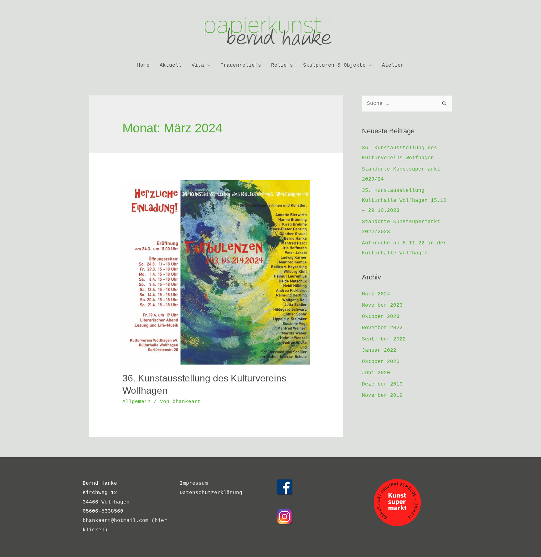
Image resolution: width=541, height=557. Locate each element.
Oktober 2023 (380, 316)
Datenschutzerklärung (211, 493)
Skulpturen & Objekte (334, 65)
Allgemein (136, 402)
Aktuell (171, 65)
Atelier (393, 65)
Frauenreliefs (240, 65)
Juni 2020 (376, 373)
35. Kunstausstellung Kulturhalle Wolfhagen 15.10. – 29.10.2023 (406, 200)
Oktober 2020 (380, 362)
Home (143, 65)
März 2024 (376, 294)
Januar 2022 (379, 350)
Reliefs (282, 65)
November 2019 (382, 395)
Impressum (194, 483)
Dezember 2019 (382, 384)
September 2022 (384, 339)
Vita (198, 65)
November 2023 (382, 305)
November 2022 (382, 328)
